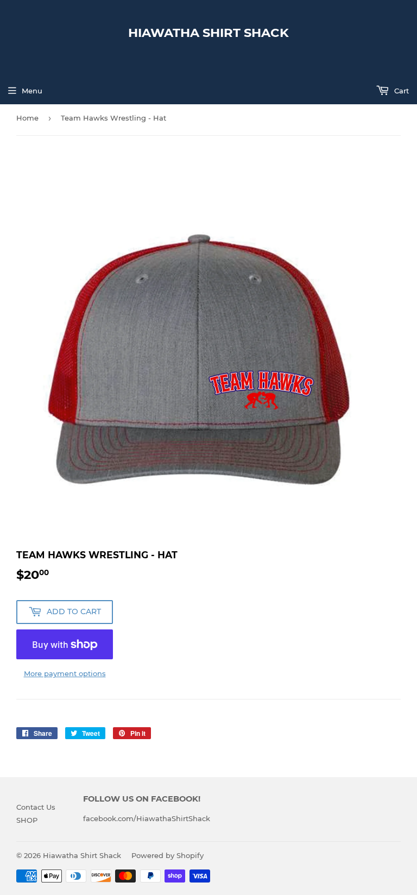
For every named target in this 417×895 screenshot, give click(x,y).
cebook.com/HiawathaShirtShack (150, 818)
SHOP (26, 820)
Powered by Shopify (167, 855)
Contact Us (35, 807)
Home (27, 118)
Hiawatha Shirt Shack (208, 32)
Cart (400, 90)
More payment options (65, 673)
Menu (32, 90)
